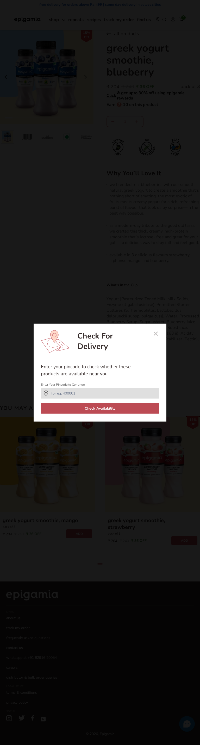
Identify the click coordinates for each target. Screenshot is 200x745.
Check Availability (100, 408)
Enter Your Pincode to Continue (63, 385)
